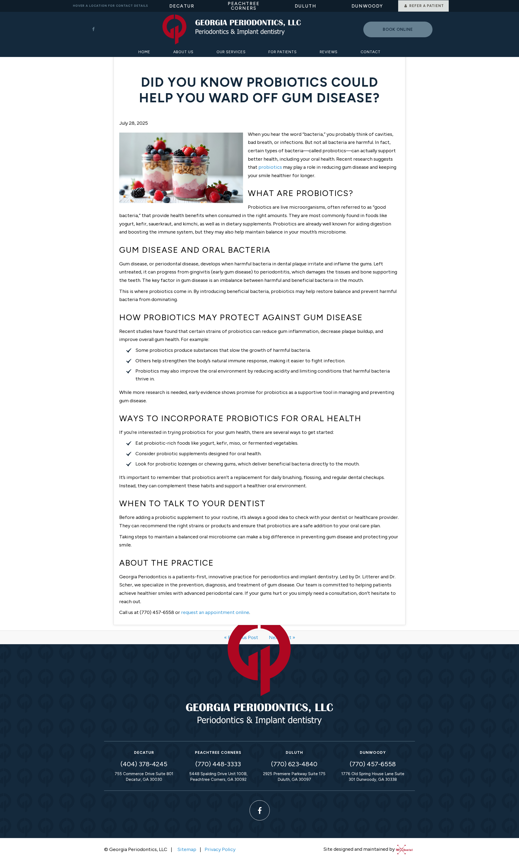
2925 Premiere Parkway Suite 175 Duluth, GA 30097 (294, 776)
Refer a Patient (426, 6)
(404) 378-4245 (144, 764)
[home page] (231, 30)
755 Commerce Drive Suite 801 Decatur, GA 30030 (144, 776)
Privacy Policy (220, 849)
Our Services (231, 52)
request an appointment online (215, 612)
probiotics (270, 167)
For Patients (282, 52)
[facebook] (93, 29)
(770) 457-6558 (373, 764)
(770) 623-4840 (294, 764)
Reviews (329, 52)
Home (144, 52)
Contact (371, 52)
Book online (398, 29)
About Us (183, 52)
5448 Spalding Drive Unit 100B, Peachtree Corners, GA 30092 (218, 776)
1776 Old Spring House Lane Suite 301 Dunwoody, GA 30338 (372, 776)
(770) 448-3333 (218, 764)
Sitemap (186, 849)
